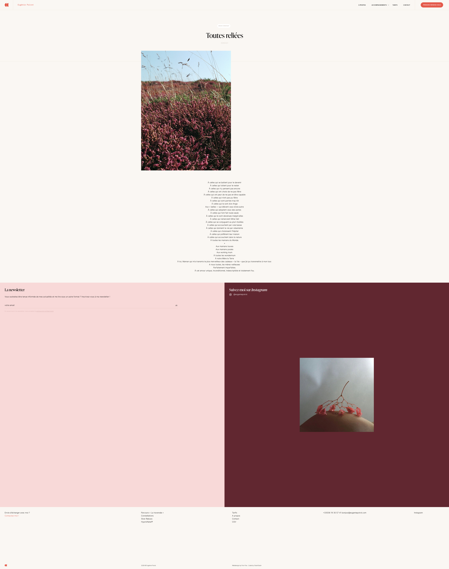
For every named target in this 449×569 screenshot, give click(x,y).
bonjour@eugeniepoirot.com (354, 512)
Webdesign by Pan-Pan (239, 565)
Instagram (418, 512)
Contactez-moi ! (12, 516)
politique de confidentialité (45, 311)
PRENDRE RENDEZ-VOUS (432, 5)
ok (176, 305)
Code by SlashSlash (254, 565)
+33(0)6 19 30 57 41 (332, 512)
